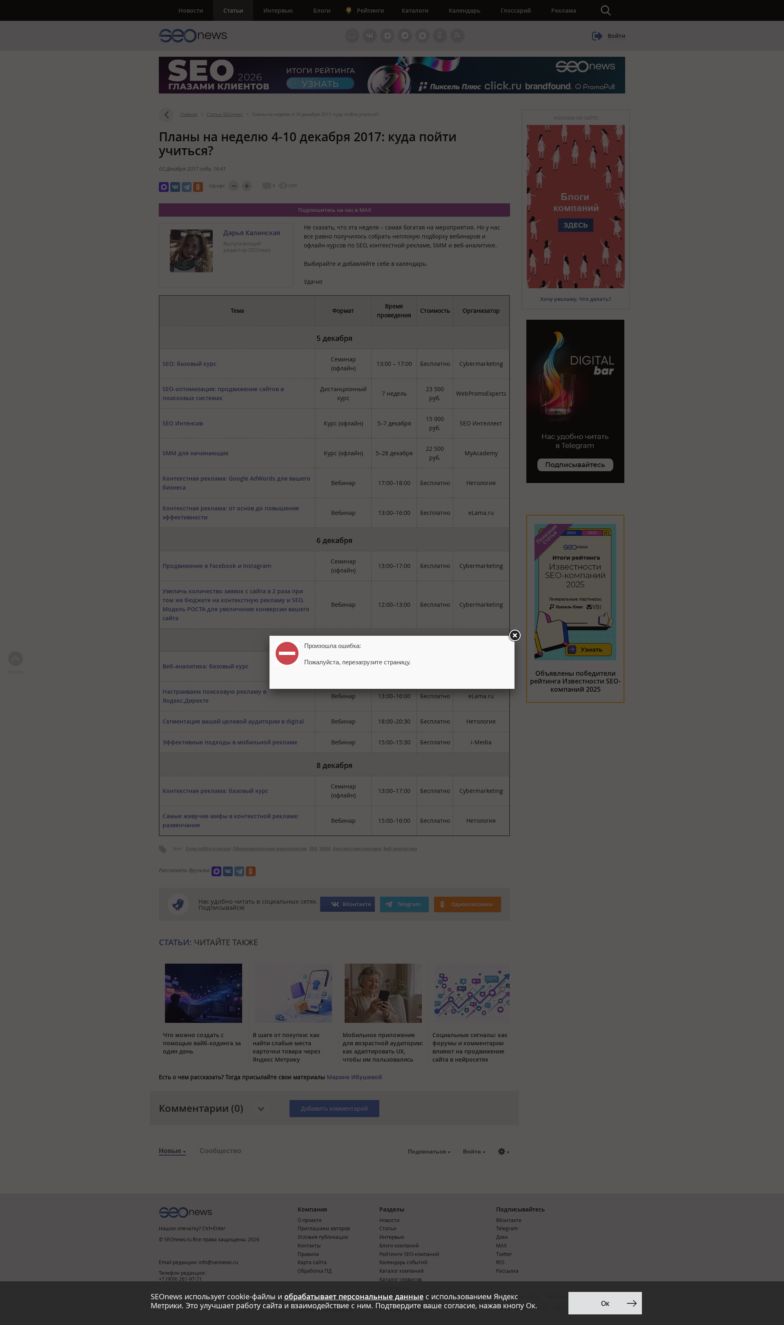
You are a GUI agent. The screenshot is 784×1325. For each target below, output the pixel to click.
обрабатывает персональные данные (353, 1296)
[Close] (514, 635)
